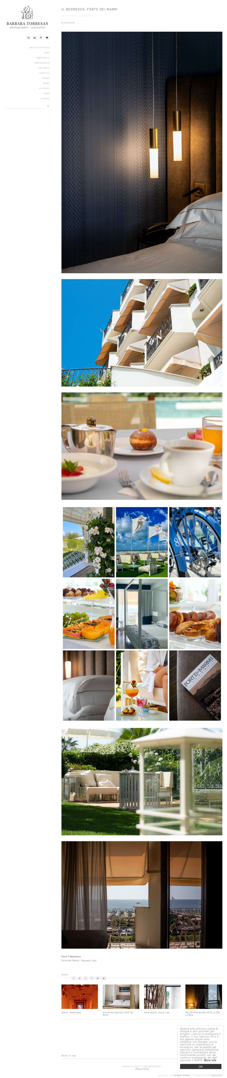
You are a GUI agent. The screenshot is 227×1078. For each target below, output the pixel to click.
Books (46, 83)
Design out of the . (209, 1075)
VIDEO (47, 93)
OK (201, 1066)
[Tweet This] (80, 978)
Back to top (68, 1055)
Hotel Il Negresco (71, 956)
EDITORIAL (44, 88)
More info (210, 1060)
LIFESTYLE (44, 73)
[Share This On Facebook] (73, 978)
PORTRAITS (44, 68)
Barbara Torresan (182, 1075)
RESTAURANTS (42, 63)
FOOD (47, 53)
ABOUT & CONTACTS (39, 48)
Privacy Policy (142, 1069)
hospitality (69, 22)
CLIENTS (45, 99)
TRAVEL (46, 78)
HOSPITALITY (43, 58)
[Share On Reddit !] (98, 978)
